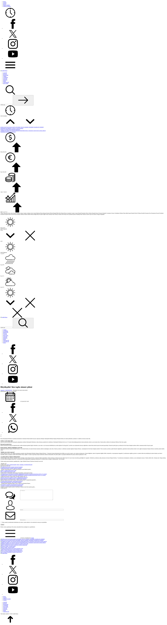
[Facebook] (13, 28)
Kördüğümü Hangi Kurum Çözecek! (8, 131)
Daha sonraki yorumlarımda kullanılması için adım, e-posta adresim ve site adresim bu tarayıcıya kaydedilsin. (24, 522)
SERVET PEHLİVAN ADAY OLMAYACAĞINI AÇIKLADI (14, 545)
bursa (8, 464)
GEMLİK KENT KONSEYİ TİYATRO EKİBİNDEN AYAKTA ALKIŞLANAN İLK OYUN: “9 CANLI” (23, 475)
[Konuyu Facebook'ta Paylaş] (13, 412)
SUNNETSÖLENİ (28, 464)
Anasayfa (2, 390)
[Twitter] (13, 38)
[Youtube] (13, 58)
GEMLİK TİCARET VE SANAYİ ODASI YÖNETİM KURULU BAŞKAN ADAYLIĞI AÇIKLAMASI (23, 130)
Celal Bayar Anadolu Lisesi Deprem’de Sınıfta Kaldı (11, 485)
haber (18, 464)
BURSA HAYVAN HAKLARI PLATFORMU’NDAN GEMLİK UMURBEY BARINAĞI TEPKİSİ (22, 127)
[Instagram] (13, 48)
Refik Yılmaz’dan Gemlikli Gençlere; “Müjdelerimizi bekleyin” (14, 478)
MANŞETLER (8, 390)
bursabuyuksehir (13, 464)
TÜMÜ (32, 538)
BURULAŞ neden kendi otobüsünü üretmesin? (10, 129)
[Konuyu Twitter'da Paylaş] (13, 422)
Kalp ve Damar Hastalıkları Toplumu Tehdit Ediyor (11, 552)
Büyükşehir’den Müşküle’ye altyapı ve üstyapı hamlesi (12, 128)
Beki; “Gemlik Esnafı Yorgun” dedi (8, 471)
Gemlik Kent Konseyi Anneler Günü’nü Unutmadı (11, 468)
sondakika (22, 464)
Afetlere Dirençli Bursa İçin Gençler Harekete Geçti (11, 549)
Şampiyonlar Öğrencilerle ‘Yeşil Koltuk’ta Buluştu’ (11, 482)
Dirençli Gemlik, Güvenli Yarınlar (7, 547)
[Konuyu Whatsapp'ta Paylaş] (13, 432)
